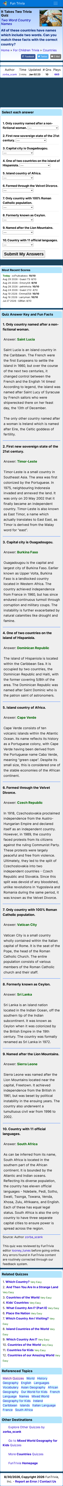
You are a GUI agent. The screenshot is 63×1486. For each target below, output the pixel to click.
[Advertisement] (31, 91)
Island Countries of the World (27, 1329)
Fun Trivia (16, 3)
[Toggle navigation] (55, 3)
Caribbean (10, 1405)
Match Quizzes (13, 1378)
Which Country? (18, 1282)
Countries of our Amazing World (31, 1355)
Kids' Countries (17, 1302)
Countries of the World (22, 1297)
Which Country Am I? (21, 1339)
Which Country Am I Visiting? (27, 1318)
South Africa (24, 1410)
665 (56, 74)
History (42, 1378)
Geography (10, 1383)
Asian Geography (33, 1387)
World (30, 1378)
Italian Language (44, 1405)
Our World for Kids (34, 1392)
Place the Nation (18, 1313)
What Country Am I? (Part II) (26, 1308)
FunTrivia (23, 1463)
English (26, 1383)
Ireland (38, 1401)
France (8, 1410)
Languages (41, 1383)
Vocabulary (10, 1387)
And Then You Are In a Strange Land (32, 1287)
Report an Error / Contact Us (35, 1481)
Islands (25, 1405)
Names (24, 1396)
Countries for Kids (20, 1350)
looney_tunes (21, 1250)
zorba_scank (10, 74)
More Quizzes (25, 1454)
